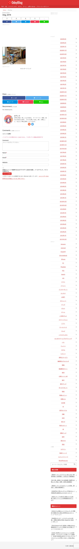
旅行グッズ (63, 384)
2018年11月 (63, 145)
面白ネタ (63, 440)
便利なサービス (63, 357)
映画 (63, 391)
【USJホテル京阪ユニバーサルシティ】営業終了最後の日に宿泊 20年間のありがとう (63, 512)
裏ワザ (63, 422)
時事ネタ (63, 399)
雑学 (63, 437)
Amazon (63, 244)
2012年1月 (63, 235)
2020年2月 (63, 111)
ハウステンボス (12, 6)
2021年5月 (63, 73)
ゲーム (25, 6)
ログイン (63, 449)
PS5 (63, 270)
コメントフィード (63, 457)
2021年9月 (63, 58)
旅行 (63, 380)
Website (4, 162)
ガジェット (63, 301)
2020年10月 (63, 99)
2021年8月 (63, 62)
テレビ (63, 331)
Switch (63, 274)
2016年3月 (63, 167)
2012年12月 (63, 201)
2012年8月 (63, 209)
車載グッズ (63, 433)
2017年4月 (63, 152)
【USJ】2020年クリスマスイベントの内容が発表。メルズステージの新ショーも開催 (63, 533)
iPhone (63, 259)
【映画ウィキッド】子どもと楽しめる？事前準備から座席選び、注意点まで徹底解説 (63, 475)
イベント (63, 286)
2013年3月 (63, 190)
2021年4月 (63, 77)
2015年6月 (63, 175)
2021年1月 (63, 88)
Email (4, 157)
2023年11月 (63, 50)
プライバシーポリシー (42, 6)
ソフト (63, 323)
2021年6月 (63, 69)
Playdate (63, 267)
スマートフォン (63, 320)
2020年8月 (63, 107)
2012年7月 (63, 213)
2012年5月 (63, 220)
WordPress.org (63, 460)
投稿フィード (63, 453)
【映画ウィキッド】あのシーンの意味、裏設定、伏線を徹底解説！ (63, 486)
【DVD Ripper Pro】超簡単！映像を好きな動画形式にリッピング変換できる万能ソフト (63, 527)
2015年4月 (63, 179)
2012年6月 (63, 217)
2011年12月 (63, 239)
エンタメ (63, 293)
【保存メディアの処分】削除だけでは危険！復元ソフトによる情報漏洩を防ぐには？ (62, 498)
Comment (5, 140)
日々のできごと (63, 388)
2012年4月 (63, 224)
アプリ (63, 282)
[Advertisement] (25, 36)
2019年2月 (63, 133)
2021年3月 (63, 80)
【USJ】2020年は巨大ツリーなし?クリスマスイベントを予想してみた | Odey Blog (63, 537)
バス (63, 342)
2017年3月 (63, 156)
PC (63, 263)
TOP (2, 6)
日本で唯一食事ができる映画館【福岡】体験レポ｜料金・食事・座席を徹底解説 (63, 481)
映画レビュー (63, 395)
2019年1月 (63, 137)
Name (4, 152)
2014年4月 (63, 182)
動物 (63, 365)
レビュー (63, 354)
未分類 (63, 403)
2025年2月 (63, 43)
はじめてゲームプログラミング (63, 338)
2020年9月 (63, 103)
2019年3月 (63, 130)
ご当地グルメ (63, 316)
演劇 (63, 414)
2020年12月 (63, 92)
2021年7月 (63, 65)
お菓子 (63, 297)
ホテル (20, 6)
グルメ (63, 308)
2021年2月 (63, 84)
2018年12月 (63, 141)
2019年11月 (63, 114)
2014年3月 (63, 186)
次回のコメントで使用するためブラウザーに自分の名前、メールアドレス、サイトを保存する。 (25, 170)
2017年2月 (63, 160)
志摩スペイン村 (63, 376)
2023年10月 (63, 54)
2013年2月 (63, 194)
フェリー (63, 346)
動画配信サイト (63, 369)
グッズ (63, 305)
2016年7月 (63, 164)
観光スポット (63, 425)
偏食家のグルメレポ (63, 361)
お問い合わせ (31, 6)
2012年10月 (63, 205)
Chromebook (63, 255)
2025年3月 (63, 39)
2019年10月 (63, 118)
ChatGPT (63, 252)
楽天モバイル (63, 410)
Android (63, 248)
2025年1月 (63, 46)
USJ (6, 6)
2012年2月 (63, 232)
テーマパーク (63, 327)
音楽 (63, 444)
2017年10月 (63, 148)
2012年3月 (63, 228)
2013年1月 (63, 198)
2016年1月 (63, 171)
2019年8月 (63, 122)
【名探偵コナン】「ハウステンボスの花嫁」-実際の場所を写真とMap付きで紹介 (62, 519)
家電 (63, 372)
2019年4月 (63, 126)
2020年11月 (63, 96)
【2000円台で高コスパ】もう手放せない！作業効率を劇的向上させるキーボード (63, 492)
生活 (63, 418)
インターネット (63, 289)
